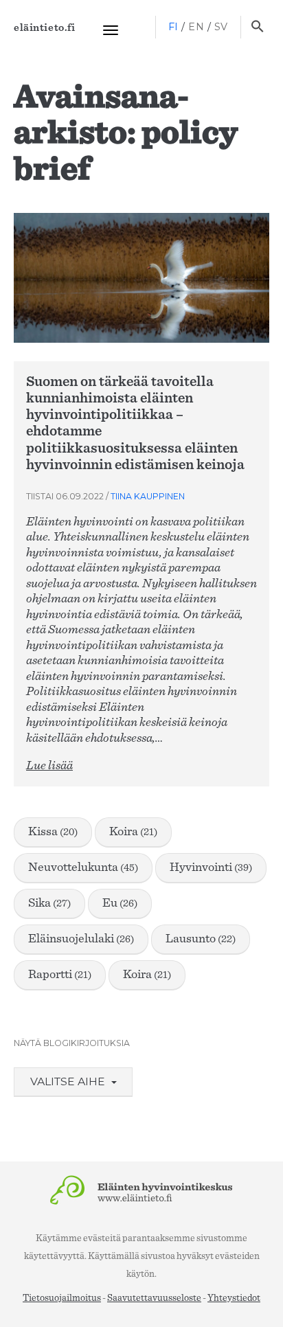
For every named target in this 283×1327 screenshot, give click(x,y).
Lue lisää (49, 766)
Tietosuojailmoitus (62, 1298)
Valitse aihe (69, 1081)
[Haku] (257, 27)
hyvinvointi (211, 867)
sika (49, 903)
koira (133, 832)
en (196, 27)
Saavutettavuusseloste (154, 1298)
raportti (59, 974)
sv (221, 27)
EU (119, 903)
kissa (53, 832)
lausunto (201, 939)
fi (173, 27)
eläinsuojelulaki (81, 939)
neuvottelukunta (83, 867)
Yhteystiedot (233, 1298)
